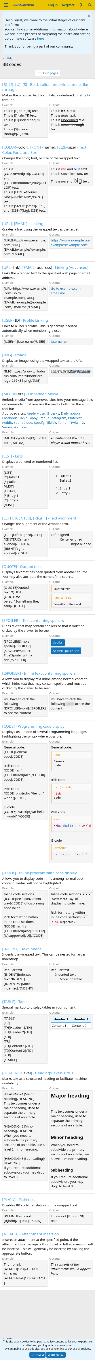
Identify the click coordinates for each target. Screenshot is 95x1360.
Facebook (9, 418)
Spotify (39, 422)
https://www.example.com (71, 240)
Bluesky (53, 413)
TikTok (51, 422)
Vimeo (7, 427)
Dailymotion (70, 413)
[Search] (90, 5)
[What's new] (81, 5)
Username (58, 341)
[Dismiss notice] (88, 16)
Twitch (75, 422)
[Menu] (6, 5)
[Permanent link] (53, 1103)
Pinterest (75, 418)
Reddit (7, 422)
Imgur (44, 418)
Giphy (33, 418)
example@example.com (69, 245)
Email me (58, 293)
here (40, 38)
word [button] (70, 703)
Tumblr (63, 422)
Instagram (58, 418)
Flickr (23, 418)
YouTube (20, 427)
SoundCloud (23, 422)
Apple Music (36, 413)
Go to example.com (66, 288)
